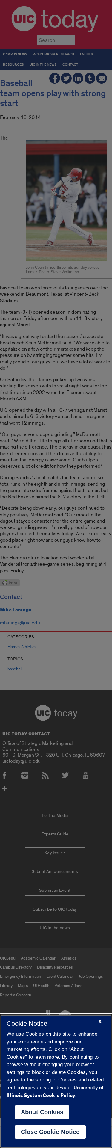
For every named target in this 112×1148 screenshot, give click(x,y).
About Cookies (42, 1112)
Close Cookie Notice (50, 1132)
